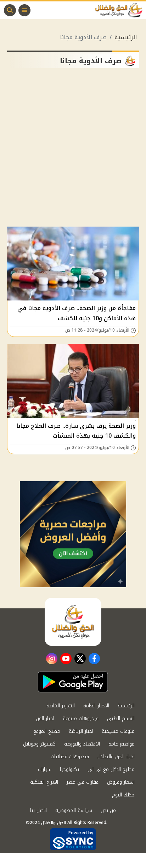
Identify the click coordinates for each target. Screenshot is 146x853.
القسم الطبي (121, 718)
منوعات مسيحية (118, 731)
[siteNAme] (120, 10)
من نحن (108, 810)
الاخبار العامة (96, 706)
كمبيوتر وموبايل (39, 744)
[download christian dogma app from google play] (73, 682)
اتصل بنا (38, 810)
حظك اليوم (123, 795)
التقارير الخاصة (60, 706)
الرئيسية (125, 37)
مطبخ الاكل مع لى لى (111, 769)
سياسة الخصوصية (73, 810)
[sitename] (73, 622)
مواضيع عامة (121, 744)
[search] (10, 10)
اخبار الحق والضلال (116, 756)
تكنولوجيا (69, 769)
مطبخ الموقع (46, 731)
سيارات (44, 769)
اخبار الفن (45, 718)
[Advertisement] (73, 150)
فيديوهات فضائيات (70, 756)
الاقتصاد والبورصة (82, 744)
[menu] (24, 10)
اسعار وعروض (121, 782)
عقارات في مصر (83, 782)
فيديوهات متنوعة (81, 718)
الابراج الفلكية (44, 782)
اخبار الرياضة (81, 731)
